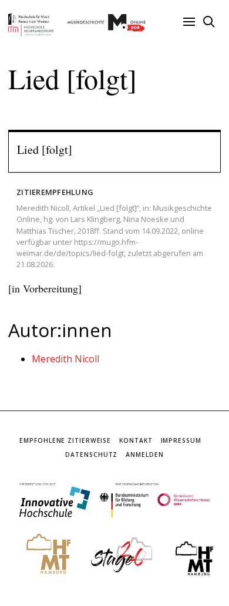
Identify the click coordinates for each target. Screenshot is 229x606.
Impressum (181, 440)
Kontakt (135, 440)
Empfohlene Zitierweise (65, 440)
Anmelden (144, 454)
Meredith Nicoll (65, 358)
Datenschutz (91, 454)
